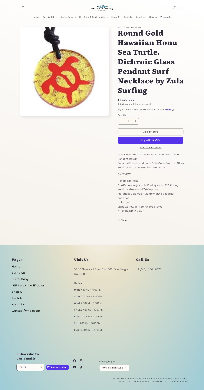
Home (16, 266)
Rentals (17, 298)
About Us (18, 304)
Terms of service (141, 381)
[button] (23, 7)
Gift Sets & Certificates (28, 285)
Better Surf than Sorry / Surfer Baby (137, 378)
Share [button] (124, 220)
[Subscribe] (40, 367)
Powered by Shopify (163, 378)
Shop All (17, 292)
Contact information (178, 381)
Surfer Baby (20, 279)
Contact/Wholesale (26, 311)
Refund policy (181, 378)
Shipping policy (158, 381)
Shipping (122, 104)
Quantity (122, 115)
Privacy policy (124, 381)
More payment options (151, 147)
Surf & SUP (19, 273)
